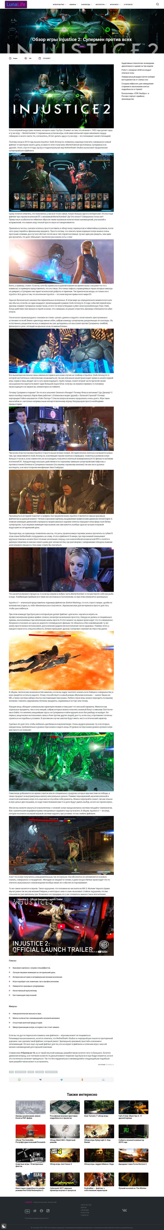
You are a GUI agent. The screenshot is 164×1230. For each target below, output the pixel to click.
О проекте (128, 4)
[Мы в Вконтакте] (124, 1210)
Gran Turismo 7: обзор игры (96, 1116)
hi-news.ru (110, 1064)
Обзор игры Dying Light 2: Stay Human (97, 1141)
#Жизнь (73, 4)
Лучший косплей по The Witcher (132, 1188)
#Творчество (58, 4)
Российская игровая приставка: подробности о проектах (64, 1117)
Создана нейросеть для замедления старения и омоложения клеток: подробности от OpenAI (137, 86)
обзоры (40, 1072)
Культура (85, 1213)
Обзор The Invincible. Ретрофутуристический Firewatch (30, 1141)
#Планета (114, 4)
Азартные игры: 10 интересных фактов (29, 1165)
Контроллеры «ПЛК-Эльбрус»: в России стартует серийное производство (135, 96)
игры (82, 46)
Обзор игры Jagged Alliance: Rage (99, 1164)
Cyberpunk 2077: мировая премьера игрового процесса (63, 1189)
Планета (84, 1215)
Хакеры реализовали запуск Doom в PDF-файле (28, 1117)
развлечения (51, 1072)
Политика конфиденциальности (37, 1218)
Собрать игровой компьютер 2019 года (131, 1141)
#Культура (100, 4)
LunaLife (28, 1202)
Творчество (86, 1205)
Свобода (85, 1210)
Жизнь (84, 1208)
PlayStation (21, 1072)
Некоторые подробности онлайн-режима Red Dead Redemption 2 (30, 1189)
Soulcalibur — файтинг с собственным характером (95, 1189)
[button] (3, 1226)
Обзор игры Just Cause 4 (61, 1164)
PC (12, 1072)
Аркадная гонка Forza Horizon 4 (132, 1164)
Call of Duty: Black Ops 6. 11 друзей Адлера (130, 1117)
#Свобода (85, 4)
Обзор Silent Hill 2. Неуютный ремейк (62, 1141)
